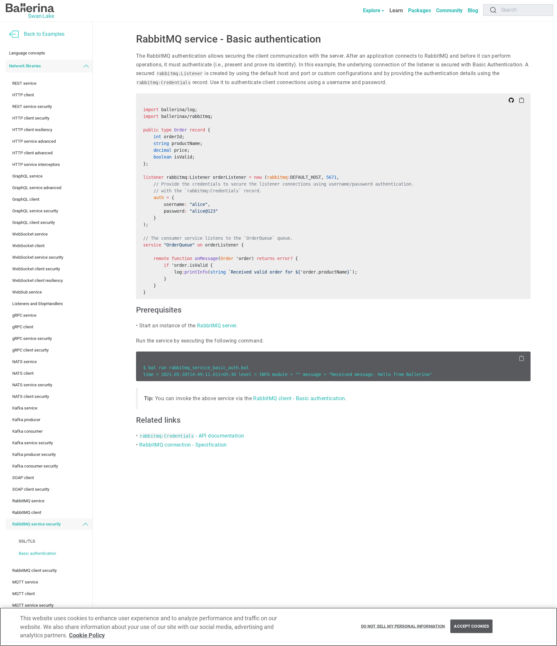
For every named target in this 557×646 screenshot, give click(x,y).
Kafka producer (26, 420)
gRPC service (24, 315)
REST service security (32, 106)
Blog (473, 10)
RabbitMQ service (28, 501)
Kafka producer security (34, 454)
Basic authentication (37, 553)
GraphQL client (25, 199)
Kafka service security (32, 443)
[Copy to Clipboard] (521, 99)
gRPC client (22, 327)
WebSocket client (28, 246)
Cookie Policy (87, 635)
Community (449, 10)
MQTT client (23, 594)
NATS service (24, 362)
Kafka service (24, 408)
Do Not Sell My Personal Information (403, 626)
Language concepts (27, 53)
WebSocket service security (37, 257)
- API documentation (192, 436)
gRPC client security (30, 350)
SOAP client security (30, 489)
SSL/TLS (27, 541)
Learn (396, 10)
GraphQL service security (35, 211)
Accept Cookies (471, 626)
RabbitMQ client (26, 512)
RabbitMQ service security (36, 524)
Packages (419, 10)
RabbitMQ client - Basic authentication (299, 398)
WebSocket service (30, 234)
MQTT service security (33, 605)
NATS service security (32, 385)
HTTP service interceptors (36, 164)
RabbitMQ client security (34, 570)
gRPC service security (32, 338)
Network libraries (25, 66)
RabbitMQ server (216, 326)
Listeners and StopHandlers (37, 304)
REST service (24, 83)
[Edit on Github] (511, 99)
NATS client (23, 373)
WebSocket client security (36, 269)
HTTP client (23, 95)
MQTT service (25, 582)
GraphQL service (27, 176)
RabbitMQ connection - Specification (183, 445)
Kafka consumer (27, 431)
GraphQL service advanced (36, 188)
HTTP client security (30, 118)
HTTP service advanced (34, 141)
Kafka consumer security (35, 466)
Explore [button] (371, 10)
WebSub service (27, 292)
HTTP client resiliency (32, 130)
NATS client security (30, 396)
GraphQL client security (33, 222)
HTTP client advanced (32, 153)
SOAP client (23, 478)
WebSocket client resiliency (37, 280)
